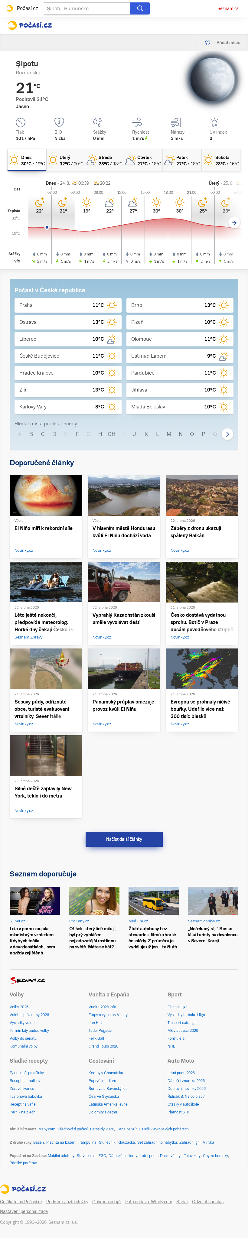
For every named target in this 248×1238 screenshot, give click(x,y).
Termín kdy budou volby (29, 1030)
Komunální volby (24, 1046)
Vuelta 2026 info (102, 1007)
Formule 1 (176, 1038)
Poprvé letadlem (102, 1081)
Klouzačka (126, 1142)
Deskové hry (170, 1156)
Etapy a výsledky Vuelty (108, 1015)
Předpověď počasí (73, 1129)
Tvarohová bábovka (26, 1096)
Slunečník (107, 1142)
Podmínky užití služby (67, 1201)
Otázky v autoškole (183, 1104)
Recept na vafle (23, 1104)
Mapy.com (46, 1129)
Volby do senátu (23, 1038)
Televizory (192, 1156)
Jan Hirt (95, 1023)
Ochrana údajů (106, 1201)
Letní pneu (149, 1156)
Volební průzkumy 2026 (29, 1015)
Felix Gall (96, 1038)
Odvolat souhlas (208, 1201)
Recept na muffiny (25, 1081)
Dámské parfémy (123, 1156)
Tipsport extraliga (182, 1023)
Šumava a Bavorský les (108, 1089)
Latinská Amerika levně (108, 1104)
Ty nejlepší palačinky (27, 1073)
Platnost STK (178, 1112)
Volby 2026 (19, 1007)
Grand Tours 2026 (103, 1046)
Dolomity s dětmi (103, 1112)
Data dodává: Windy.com (148, 1201)
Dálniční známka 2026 (186, 1081)
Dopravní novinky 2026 (187, 1089)
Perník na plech (22, 1112)
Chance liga (178, 1007)
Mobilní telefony (61, 1156)
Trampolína (87, 1142)
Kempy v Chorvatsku (106, 1073)
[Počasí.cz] (30, 25)
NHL (171, 1046)
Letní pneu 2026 (181, 1073)
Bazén (38, 1142)
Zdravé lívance (22, 1089)
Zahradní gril (190, 1142)
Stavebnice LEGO (91, 1156)
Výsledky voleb (22, 1023)
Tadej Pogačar (101, 1030)
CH (112, 434)
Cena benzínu (128, 1129)
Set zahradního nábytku (157, 1142)
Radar (182, 1201)
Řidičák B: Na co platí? (186, 1096)
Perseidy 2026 (102, 1129)
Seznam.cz (228, 8)
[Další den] (234, 222)
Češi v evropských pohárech (165, 1129)
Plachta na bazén (60, 1142)
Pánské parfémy (23, 1163)
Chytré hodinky (215, 1156)
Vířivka (208, 1142)
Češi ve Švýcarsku (104, 1096)
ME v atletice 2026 (183, 1030)
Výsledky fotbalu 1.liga (186, 1015)
